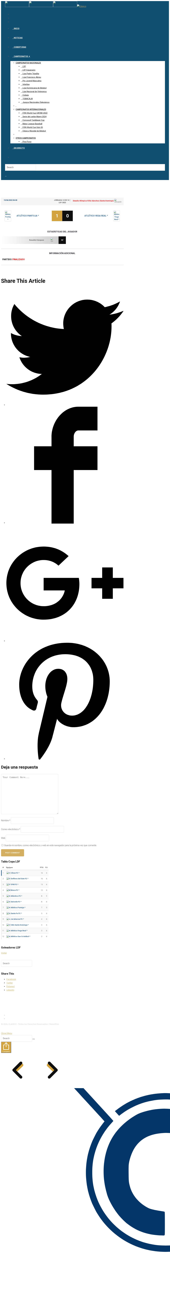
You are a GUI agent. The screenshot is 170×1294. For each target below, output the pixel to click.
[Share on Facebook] (65, 523)
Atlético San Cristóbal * (20, 936)
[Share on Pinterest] (65, 759)
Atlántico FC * (16, 896)
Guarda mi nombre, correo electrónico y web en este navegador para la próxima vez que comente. (50, 845)
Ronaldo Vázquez (36, 240)
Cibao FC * (15, 873)
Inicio (9, 1015)
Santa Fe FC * (16, 913)
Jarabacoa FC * (17, 919)
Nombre (5, 820)
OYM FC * (14, 884)
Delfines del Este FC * (19, 879)
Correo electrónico (10, 829)
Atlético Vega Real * (96, 215)
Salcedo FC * (16, 902)
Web (3, 838)
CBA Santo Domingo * (20, 925)
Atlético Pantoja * (28, 215)
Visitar (4, 953)
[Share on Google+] (65, 641)
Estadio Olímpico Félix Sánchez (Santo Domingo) (93, 201)
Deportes (11, 1018)
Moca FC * (15, 890)
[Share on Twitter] (65, 405)
